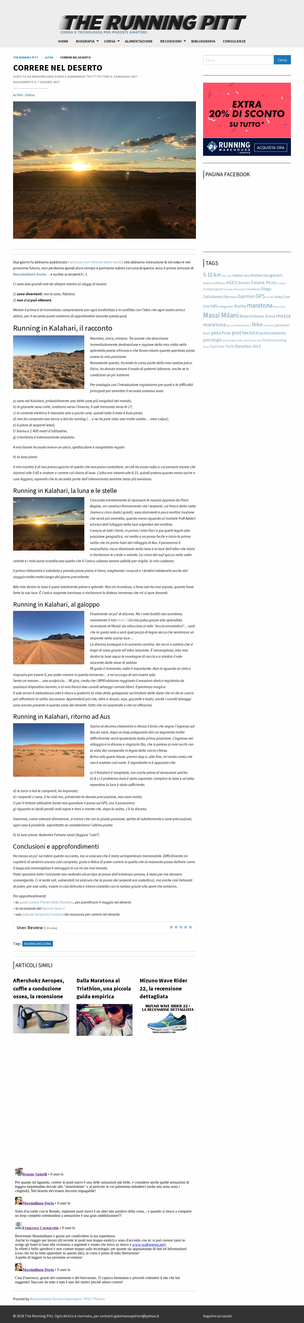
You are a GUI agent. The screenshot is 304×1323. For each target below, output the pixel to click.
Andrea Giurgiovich (266, 275)
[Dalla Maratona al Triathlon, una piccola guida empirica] (104, 1021)
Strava (266, 340)
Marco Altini (279, 306)
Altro (18, 95)
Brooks (244, 282)
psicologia (212, 340)
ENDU (233, 297)
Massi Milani (221, 315)
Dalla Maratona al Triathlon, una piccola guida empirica (103, 988)
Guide (269, 297)
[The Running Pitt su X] (238, 1314)
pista (216, 333)
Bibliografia (203, 41)
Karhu (240, 306)
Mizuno (231, 325)
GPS (260, 296)
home (63, 41)
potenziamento (272, 333)
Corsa (109, 41)
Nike (257, 324)
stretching (279, 340)
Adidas (238, 275)
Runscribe (256, 340)
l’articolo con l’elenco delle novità (95, 262)
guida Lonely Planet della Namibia (46, 902)
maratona (260, 305)
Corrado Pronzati (234, 289)
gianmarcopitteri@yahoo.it (136, 1315)
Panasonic (268, 325)
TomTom (217, 346)
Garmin (246, 296)
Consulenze (234, 41)
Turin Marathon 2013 (243, 346)
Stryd (206, 346)
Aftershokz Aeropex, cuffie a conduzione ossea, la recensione (38, 988)
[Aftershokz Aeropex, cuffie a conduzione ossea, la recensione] (41, 1020)
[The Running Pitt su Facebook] (234, 1314)
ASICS (232, 282)
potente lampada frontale (42, 914)
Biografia (85, 41)
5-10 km (212, 274)
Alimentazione (139, 41)
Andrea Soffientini (214, 283)
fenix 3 (122, 620)
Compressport (212, 289)
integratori (226, 306)
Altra (247, 276)
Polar (226, 333)
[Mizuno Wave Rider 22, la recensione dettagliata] (168, 1020)
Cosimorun (253, 289)
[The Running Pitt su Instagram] (242, 1314)
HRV (214, 306)
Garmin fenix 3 (53, 908)
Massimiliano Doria (29, 274)
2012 (229, 275)
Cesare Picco (263, 282)
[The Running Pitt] (152, 24)
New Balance (243, 325)
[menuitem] (63, 41)
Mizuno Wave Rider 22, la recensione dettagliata (163, 988)
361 (224, 275)
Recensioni (171, 41)
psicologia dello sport (236, 340)
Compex (281, 283)
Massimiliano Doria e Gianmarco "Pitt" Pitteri (67, 1298)
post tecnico (245, 332)
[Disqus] (104, 1102)
